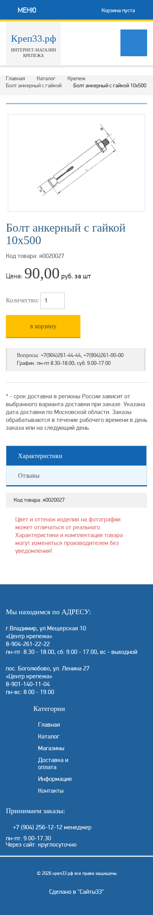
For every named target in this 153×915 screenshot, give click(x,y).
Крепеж (76, 78)
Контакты (51, 791)
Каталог (46, 78)
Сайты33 (91, 892)
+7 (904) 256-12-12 (37, 827)
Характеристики (40, 456)
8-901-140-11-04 (28, 684)
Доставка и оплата (53, 763)
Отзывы (29, 475)
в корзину (43, 326)
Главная (15, 78)
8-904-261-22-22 (28, 644)
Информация (55, 779)
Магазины (51, 748)
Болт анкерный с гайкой (34, 85)
